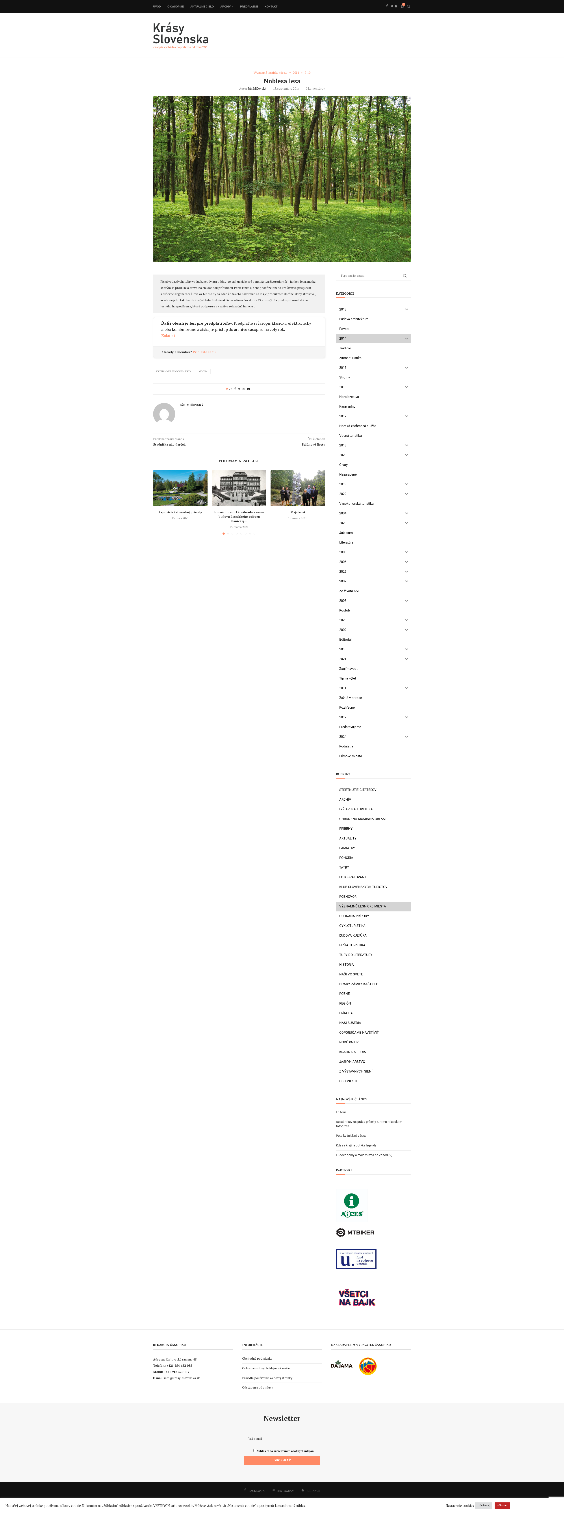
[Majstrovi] (298, 488)
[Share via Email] (248, 389)
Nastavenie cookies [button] (460, 1506)
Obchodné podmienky (257, 1358)
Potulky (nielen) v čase (351, 1135)
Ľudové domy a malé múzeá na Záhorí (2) (364, 1155)
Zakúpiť (168, 335)
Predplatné (249, 6)
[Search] (408, 6)
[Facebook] (387, 10)
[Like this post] (230, 389)
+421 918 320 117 (176, 1372)
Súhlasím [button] (502, 1505)
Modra (203, 371)
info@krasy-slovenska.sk (182, 1378)
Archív (225, 6)
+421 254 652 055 (179, 1365)
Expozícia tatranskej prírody (180, 512)
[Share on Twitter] (239, 389)
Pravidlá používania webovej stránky (267, 1378)
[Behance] (396, 10)
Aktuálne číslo (202, 6)
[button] (159, 502)
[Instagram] (391, 10)
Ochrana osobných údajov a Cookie (266, 1368)
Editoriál (341, 1112)
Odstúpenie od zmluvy (257, 1387)
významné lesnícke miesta (173, 371)
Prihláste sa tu (204, 352)
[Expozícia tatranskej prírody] (180, 488)
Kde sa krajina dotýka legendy (356, 1145)
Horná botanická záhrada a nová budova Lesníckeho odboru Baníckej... (239, 516)
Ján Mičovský (257, 88)
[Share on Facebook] (235, 389)
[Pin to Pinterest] (244, 389)
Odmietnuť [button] (484, 1505)
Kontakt (271, 6)
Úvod (157, 6)
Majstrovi (298, 512)
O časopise (175, 6)
